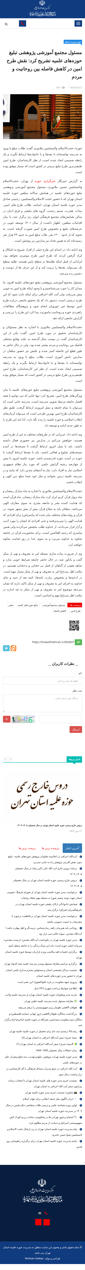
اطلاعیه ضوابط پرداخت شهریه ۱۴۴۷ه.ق (55, 988)
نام (80, 673)
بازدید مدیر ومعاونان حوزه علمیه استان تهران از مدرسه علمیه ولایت (41, 994)
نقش (10, 605)
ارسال (75, 729)
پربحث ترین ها (27, 848)
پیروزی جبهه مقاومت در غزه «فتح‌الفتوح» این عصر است (47, 982)
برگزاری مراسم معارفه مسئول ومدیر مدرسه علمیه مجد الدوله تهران (40, 963)
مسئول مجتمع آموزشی (53, 605)
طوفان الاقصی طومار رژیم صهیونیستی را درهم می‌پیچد (47, 1007)
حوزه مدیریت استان (73, 41)
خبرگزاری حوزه (45, 181)
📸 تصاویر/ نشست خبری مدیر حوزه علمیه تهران (51, 1092)
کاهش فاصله (60, 610)
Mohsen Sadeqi (34, 1258)
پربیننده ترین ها (50, 848)
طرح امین (76, 610)
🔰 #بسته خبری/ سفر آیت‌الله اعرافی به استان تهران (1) (46, 1044)
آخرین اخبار (72, 848)
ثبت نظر (77, 690)
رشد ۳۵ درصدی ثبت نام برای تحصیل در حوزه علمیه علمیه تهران (43, 1031)
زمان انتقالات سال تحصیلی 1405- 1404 (56, 1050)
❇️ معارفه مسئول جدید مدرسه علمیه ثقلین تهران (50, 1001)
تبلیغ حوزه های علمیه (28, 605)
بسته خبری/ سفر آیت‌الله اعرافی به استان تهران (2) (49, 1037)
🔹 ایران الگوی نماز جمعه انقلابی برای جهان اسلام (50, 1098)
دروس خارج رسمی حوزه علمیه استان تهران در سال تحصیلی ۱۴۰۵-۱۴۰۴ (49, 825)
